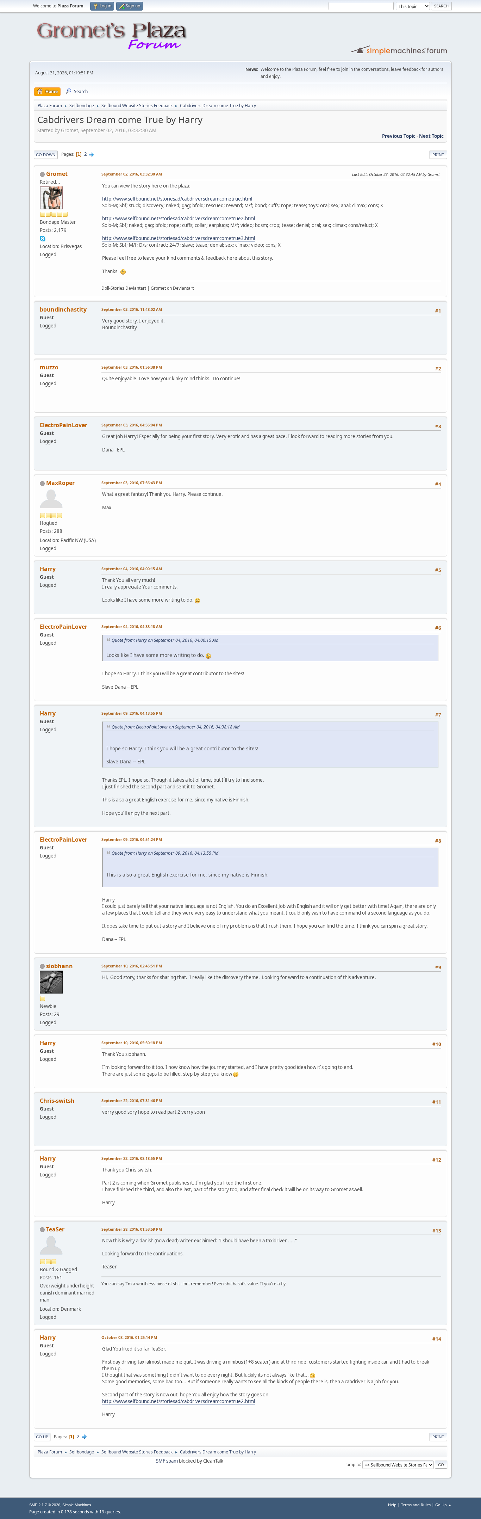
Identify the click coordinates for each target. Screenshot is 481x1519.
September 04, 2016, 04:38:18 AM (131, 626)
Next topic (431, 136)
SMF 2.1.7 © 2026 (44, 1505)
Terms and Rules (416, 1504)
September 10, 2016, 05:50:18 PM (131, 1042)
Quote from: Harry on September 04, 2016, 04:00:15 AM (165, 640)
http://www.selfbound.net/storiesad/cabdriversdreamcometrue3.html (178, 238)
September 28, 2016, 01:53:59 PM (131, 1229)
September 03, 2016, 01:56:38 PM (131, 367)
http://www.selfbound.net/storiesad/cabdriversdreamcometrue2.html (178, 218)
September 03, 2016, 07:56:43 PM (131, 482)
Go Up (42, 1436)
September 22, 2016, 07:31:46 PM (131, 1100)
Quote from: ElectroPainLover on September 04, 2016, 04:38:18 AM (175, 727)
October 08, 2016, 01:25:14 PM (129, 1337)
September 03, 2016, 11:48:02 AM (131, 309)
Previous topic (399, 136)
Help (392, 1504)
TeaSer (55, 1229)
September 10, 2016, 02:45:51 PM (131, 965)
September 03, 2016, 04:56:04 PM (131, 425)
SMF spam (167, 1461)
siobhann (59, 966)
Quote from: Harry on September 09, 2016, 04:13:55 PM (165, 853)
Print (438, 154)
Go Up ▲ (443, 1504)
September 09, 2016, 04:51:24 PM (131, 839)
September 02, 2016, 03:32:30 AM (131, 174)
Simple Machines (76, 1505)
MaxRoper (60, 483)
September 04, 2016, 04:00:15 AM (131, 568)
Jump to (352, 1464)
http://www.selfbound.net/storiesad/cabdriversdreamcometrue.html (177, 199)
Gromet (57, 174)
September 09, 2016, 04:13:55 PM (131, 713)
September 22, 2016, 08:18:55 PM (131, 1158)
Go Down (46, 154)
